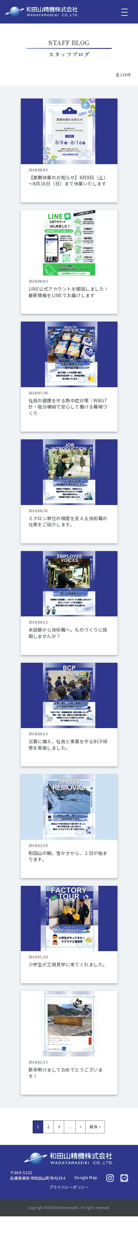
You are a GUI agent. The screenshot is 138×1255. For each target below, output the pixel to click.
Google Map (86, 1177)
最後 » (95, 1126)
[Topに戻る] (127, 1237)
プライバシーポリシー (69, 1187)
